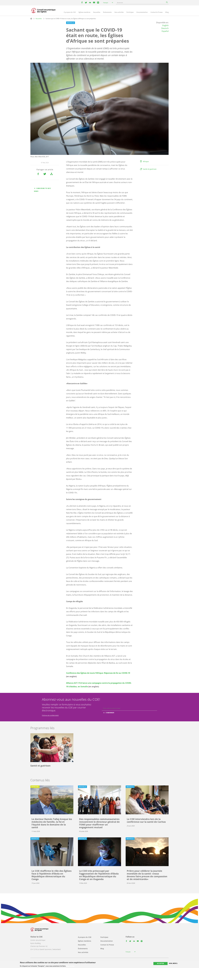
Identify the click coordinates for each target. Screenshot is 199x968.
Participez (130, 12)
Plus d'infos (70, 966)
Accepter (160, 963)
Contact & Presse (156, 12)
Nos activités (119, 12)
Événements (107, 12)
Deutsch (165, 28)
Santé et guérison (150, 169)
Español (165, 31)
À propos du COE (70, 12)
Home (31, 18)
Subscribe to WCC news (42, 189)
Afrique (146, 161)
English (165, 25)
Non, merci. (173, 963)
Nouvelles (96, 12)
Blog (167, 12)
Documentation (142, 12)
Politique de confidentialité (50, 715)
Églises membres (84, 12)
